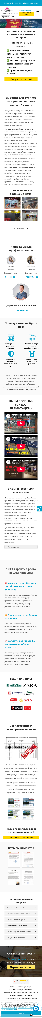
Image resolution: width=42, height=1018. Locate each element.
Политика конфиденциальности (21, 990)
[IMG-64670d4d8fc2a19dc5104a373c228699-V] (30, 203)
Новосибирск (23, 3)
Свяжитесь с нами (17, 959)
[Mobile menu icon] (37, 12)
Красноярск (33, 3)
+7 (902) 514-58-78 (25, 10)
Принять (21, 1013)
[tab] (21, 907)
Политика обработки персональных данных (21, 998)
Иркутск (14, 3)
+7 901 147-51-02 (21, 310)
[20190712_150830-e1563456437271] (12, 203)
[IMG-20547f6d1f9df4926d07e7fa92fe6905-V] (12, 215)
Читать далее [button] (13, 547)
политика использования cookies (16, 1007)
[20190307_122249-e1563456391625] (30, 215)
